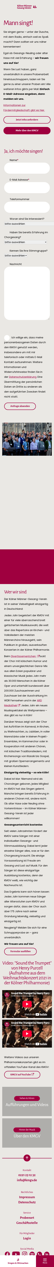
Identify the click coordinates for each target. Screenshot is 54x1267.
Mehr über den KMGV (27, 130)
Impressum (27, 1197)
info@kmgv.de (27, 1180)
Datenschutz (27, 1202)
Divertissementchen (23, 656)
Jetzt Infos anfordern (27, 119)
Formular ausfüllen (20, 951)
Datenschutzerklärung (22, 377)
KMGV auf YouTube (20, 1074)
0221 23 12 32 (27, 1175)
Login (27, 1238)
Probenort (27, 1217)
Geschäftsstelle (27, 1223)
